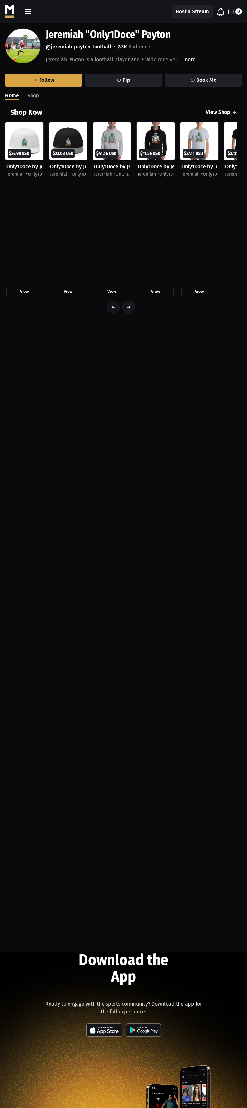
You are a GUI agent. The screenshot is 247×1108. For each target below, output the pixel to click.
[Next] (128, 307)
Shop (33, 95)
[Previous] (113, 307)
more (189, 59)
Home (12, 95)
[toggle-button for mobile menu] (28, 11)
